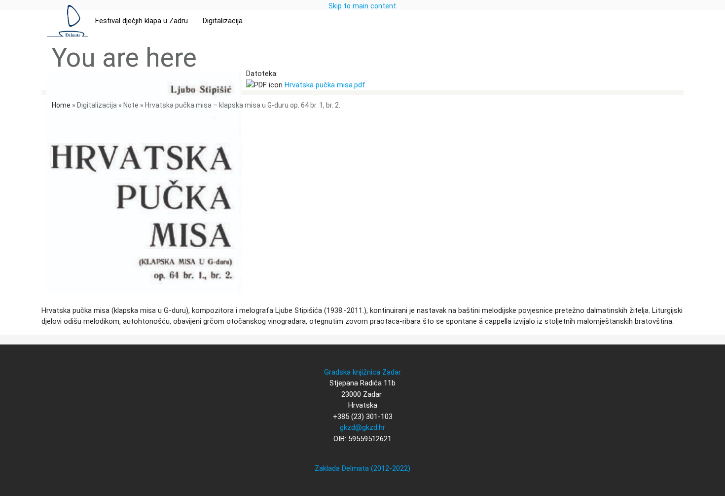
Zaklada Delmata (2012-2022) (362, 468)
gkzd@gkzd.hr (362, 427)
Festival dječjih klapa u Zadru (141, 20)
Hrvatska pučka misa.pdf (325, 84)
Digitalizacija (223, 20)
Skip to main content (362, 6)
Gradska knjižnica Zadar (362, 372)
